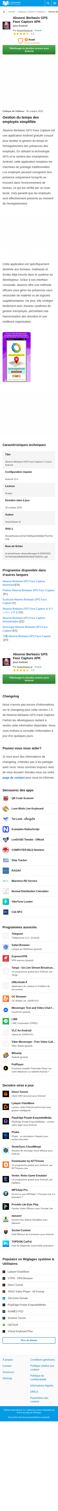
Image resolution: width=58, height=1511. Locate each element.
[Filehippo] (11, 3)
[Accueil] (4, 11)
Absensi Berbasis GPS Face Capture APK (30, 21)
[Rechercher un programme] (48, 3)
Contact (7, 1366)
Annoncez (8, 1372)
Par (22, 30)
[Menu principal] (55, 3)
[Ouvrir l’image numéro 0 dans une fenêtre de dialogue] (17, 357)
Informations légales (41, 1385)
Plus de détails (29, 1340)
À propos (8, 1359)
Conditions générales (42, 1359)
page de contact (14, 777)
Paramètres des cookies (39, 1400)
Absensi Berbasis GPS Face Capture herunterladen (24, 620)
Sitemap (7, 1378)
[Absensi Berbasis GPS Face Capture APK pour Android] (6, 25)
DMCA (34, 1391)
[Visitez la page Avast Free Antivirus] (29, 41)
